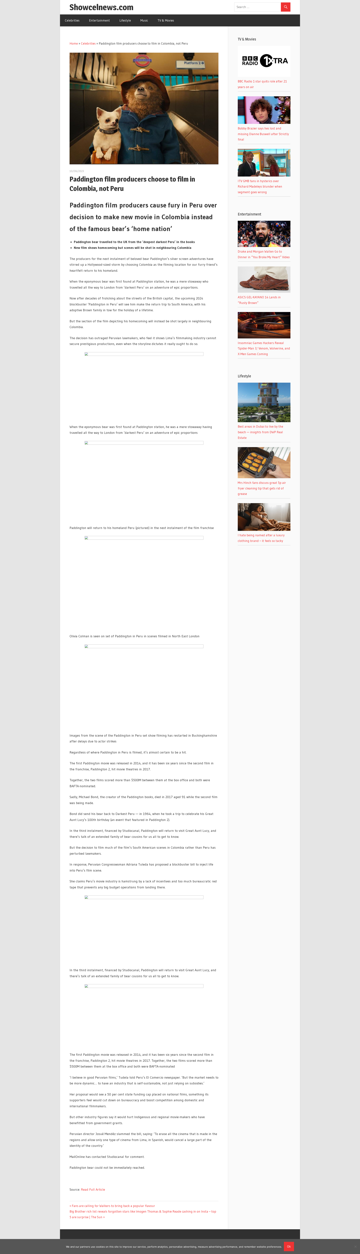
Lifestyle (125, 20)
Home (74, 43)
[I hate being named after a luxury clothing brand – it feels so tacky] (264, 530)
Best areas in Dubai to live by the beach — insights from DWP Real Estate (260, 432)
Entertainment (99, 20)
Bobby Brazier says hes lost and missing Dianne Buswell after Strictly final (263, 133)
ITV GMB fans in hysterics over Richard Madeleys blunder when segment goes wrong (260, 186)
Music (144, 20)
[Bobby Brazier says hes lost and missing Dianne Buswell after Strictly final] (264, 123)
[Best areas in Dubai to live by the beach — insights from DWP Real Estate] (264, 421)
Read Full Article (93, 1189)
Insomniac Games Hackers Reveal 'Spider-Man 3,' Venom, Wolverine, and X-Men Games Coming (264, 348)
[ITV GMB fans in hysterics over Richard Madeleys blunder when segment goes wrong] (264, 175)
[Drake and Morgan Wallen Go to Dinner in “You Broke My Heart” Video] (264, 246)
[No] (355, 1246)
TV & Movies (166, 20)
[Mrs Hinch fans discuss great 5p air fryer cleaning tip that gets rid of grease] (264, 477)
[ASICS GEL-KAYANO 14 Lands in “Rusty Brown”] (264, 291)
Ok (289, 1246)
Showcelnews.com (102, 7)
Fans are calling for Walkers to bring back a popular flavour (113, 1206)
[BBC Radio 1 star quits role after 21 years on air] (264, 76)
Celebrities (72, 20)
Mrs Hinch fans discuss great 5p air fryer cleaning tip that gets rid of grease (262, 488)
